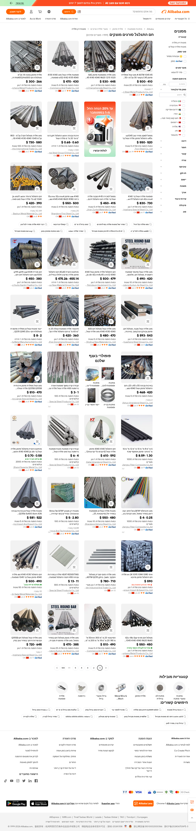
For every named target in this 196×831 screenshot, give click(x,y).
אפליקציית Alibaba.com (63, 803)
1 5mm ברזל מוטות (175, 710)
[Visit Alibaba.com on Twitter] (24, 781)
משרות (187, 762)
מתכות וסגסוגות (135, 29)
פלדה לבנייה (28, 717)
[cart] (39, 12)
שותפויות (34, 768)
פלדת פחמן (117, 29)
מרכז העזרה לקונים (67, 745)
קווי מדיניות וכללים (143, 776)
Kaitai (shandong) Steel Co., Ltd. (101, 462)
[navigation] (172, 349)
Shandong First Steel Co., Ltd (65, 213)
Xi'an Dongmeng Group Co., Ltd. (64, 342)
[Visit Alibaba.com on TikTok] (5, 781)
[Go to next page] (57, 668)
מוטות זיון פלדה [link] (79, 29)
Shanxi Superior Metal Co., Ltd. (27, 467)
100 (63, 668)
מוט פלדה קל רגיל (141, 224)
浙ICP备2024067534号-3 (176, 826)
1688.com (66, 817)
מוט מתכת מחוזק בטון (50, 231)
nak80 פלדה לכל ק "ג (140, 231)
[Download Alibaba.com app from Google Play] (16, 803)
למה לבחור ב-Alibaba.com (178, 745)
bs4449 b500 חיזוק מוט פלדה (146, 710)
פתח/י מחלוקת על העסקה (64, 756)
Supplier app (108, 803)
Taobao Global (110, 817)
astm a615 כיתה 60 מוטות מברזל (169, 717)
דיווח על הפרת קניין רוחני (65, 768)
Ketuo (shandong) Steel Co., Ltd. (137, 402)
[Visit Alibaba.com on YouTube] (11, 781)
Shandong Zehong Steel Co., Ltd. (100, 524)
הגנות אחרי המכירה (143, 762)
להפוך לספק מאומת (29, 762)
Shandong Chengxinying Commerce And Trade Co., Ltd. (63, 88)
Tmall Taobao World (83, 817)
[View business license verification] (125, 826)
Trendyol (130, 817)
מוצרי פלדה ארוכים (99, 29)
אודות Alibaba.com (180, 738)
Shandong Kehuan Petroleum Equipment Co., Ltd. (100, 285)
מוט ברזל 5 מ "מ (81, 224)
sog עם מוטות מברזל (23, 231)
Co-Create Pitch (182, 750)
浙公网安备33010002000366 (148, 826)
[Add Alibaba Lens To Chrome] (143, 803)
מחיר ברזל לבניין (50, 717)
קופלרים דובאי (59, 224)
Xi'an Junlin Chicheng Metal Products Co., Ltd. (26, 88)
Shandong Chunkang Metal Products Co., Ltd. (137, 653)
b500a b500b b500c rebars (78, 717)
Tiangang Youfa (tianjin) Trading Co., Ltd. (26, 285)
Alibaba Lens (173, 803)
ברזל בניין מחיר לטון (174, 723)
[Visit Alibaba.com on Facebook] (36, 781)
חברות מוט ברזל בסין (94, 710)
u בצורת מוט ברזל (39, 710)
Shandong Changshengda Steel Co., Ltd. (100, 88)
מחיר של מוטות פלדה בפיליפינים (111, 224)
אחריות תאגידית (182, 756)
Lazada (98, 817)
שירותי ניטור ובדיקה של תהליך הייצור (138, 769)
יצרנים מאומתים (106, 745)
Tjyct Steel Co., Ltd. (143, 149)
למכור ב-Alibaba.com (28, 745)
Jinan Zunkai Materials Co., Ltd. (101, 209)
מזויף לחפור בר (118, 710)
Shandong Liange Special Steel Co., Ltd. (26, 399)
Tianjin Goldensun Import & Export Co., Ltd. (137, 590)
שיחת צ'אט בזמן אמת (66, 750)
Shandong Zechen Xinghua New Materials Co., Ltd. (100, 342)
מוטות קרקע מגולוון (107, 717)
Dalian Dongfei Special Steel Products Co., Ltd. (63, 401)
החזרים (72, 762)
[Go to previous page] (106, 668)
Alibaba (150, 29)
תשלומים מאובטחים (142, 745)
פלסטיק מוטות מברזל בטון (135, 717)
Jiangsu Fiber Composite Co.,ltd (137, 465)
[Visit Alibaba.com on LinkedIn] (30, 781)
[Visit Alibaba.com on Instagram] (18, 781)
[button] (79, 11)
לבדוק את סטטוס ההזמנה (26, 756)
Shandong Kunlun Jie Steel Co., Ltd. (137, 285)
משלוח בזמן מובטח (143, 756)
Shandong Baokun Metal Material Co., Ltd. (26, 213)
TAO (122, 817)
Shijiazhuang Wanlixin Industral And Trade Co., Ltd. (100, 587)
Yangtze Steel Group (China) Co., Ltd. (63, 152)
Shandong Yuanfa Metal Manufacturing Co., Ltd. (26, 342)
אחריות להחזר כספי (143, 750)
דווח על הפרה (70, 774)
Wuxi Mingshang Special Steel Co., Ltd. (137, 209)
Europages (142, 817)
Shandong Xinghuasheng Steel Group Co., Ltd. (137, 342)
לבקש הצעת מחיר (106, 750)
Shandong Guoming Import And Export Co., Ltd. (26, 524)
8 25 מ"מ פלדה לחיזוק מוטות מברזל (107, 231)
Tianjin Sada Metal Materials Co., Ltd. (26, 594)
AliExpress (54, 817)
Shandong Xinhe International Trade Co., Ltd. (26, 149)
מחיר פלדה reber (75, 231)
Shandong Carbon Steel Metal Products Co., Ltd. (137, 92)
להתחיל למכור (31, 750)
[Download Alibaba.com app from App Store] (39, 803)
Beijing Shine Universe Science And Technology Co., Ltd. (63, 531)
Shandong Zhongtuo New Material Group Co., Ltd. (63, 285)
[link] (192, 802)
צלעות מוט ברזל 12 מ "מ (66, 710)
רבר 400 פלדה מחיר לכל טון (32, 224)
